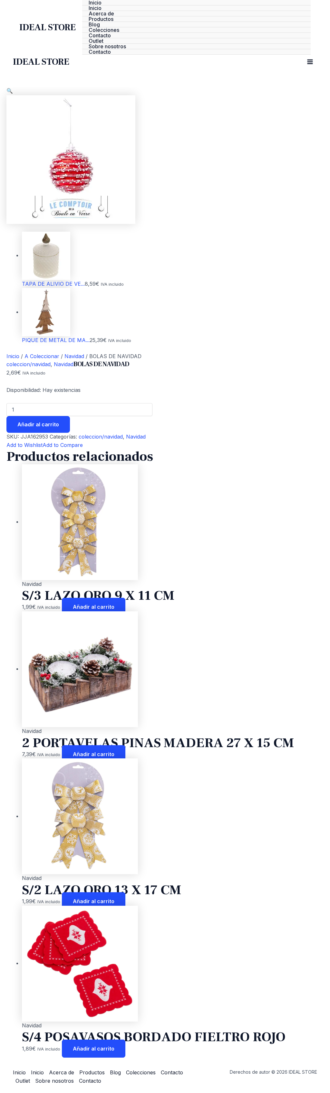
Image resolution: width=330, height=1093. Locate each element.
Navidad (74, 356)
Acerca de (101, 13)
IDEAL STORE (47, 27)
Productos (101, 19)
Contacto (100, 35)
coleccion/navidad (28, 364)
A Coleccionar (41, 356)
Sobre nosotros (107, 46)
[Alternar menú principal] (310, 62)
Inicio (95, 2)
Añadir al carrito (38, 424)
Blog (94, 24)
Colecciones (104, 30)
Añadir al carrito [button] (93, 607)
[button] (9, 91)
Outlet (96, 41)
